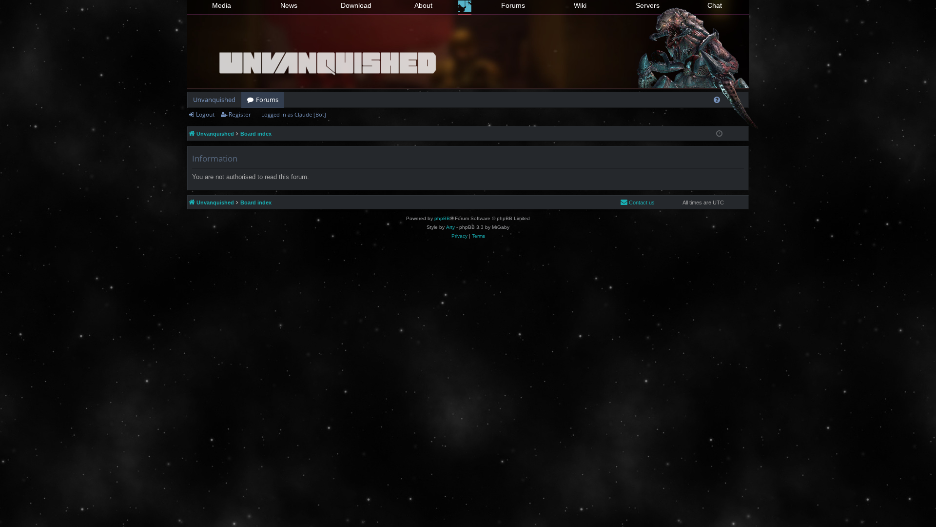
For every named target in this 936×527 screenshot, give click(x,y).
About (423, 5)
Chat (714, 5)
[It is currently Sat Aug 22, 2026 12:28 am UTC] (719, 134)
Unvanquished (214, 99)
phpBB (442, 218)
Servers (648, 5)
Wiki (580, 5)
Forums (513, 5)
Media (221, 5)
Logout (205, 114)
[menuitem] (716, 100)
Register (240, 114)
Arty (450, 227)
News (288, 5)
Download (356, 5)
